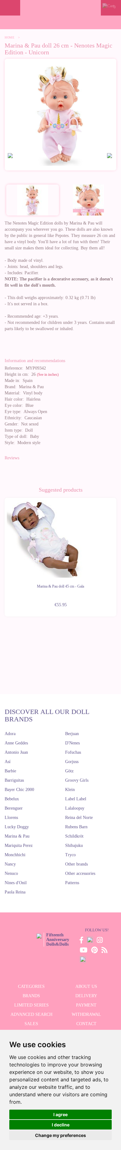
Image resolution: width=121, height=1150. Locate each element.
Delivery (86, 995)
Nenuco (11, 873)
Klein (70, 789)
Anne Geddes (16, 743)
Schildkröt (74, 836)
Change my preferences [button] (60, 1135)
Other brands (76, 864)
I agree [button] (60, 1114)
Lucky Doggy (17, 827)
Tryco (70, 854)
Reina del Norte (79, 817)
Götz (69, 771)
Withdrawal (86, 1014)
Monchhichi (15, 854)
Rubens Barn (76, 827)
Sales (31, 1023)
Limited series (31, 1005)
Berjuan (72, 733)
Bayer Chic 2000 (19, 789)
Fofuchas (73, 752)
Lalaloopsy (74, 808)
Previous (4, 553)
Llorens (11, 817)
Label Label (75, 799)
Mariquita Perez (19, 845)
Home (9, 37)
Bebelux (12, 799)
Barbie (10, 771)
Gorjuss (71, 761)
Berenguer (14, 808)
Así (8, 761)
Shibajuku (74, 845)
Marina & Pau (17, 836)
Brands (31, 995)
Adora (10, 733)
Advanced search (31, 1014)
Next (116, 553)
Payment (86, 1005)
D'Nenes (72, 743)
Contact (86, 1023)
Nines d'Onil (16, 882)
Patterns (72, 882)
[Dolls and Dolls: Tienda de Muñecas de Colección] (60, 8)
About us (86, 986)
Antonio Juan (16, 752)
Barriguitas (14, 780)
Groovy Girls (76, 780)
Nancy (10, 864)
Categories (31, 986)
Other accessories (80, 873)
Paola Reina (15, 892)
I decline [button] (60, 1124)
